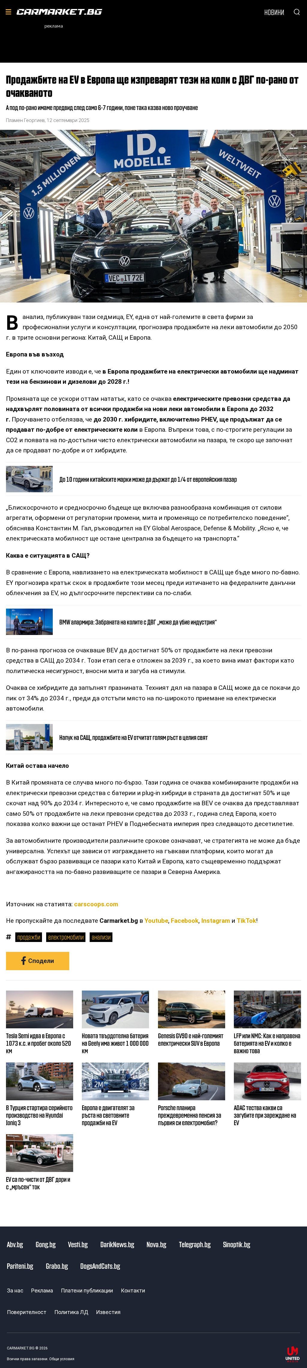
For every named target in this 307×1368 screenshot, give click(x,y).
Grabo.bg (57, 1266)
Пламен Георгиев (25, 120)
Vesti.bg (78, 1244)
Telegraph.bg (194, 1244)
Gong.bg (45, 1244)
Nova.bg (156, 1244)
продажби (28, 936)
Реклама (42, 1290)
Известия (108, 1312)
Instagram (215, 920)
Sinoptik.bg (236, 1244)
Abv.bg (15, 1244)
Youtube (156, 920)
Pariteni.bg (20, 1266)
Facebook (184, 920)
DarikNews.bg (117, 1244)
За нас (15, 1290)
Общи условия (61, 1359)
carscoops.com (96, 904)
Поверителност (26, 1312)
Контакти (133, 1290)
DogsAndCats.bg (100, 1266)
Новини (274, 12)
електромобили (66, 936)
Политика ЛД (71, 1312)
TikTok (246, 920)
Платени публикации (87, 1290)
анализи (101, 936)
